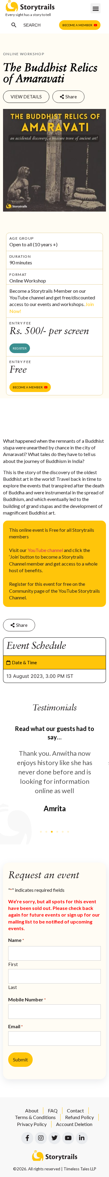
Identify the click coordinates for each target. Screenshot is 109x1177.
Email (15, 1026)
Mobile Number (27, 999)
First (13, 964)
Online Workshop (23, 54)
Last (12, 987)
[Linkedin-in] (82, 1138)
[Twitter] (54, 1138)
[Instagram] (41, 1138)
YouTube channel (45, 550)
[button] (96, 8)
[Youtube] (68, 1138)
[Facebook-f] (27, 1138)
